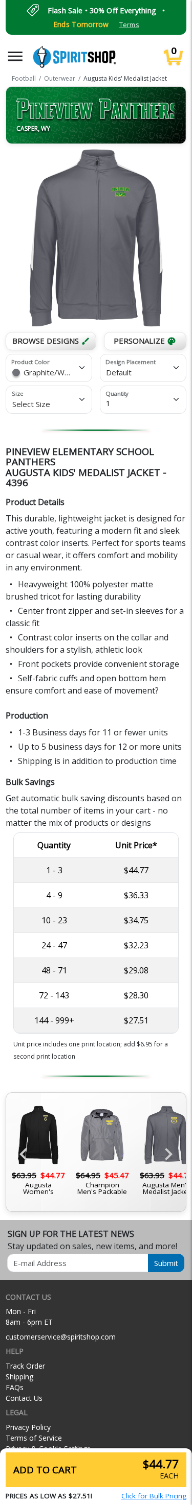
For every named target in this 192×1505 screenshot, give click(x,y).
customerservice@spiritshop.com (61, 1337)
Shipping (19, 1376)
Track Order (25, 1366)
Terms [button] (129, 24)
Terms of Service (34, 1438)
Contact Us (24, 1398)
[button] (15, 56)
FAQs (15, 1387)
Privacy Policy (28, 1427)
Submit (166, 1263)
